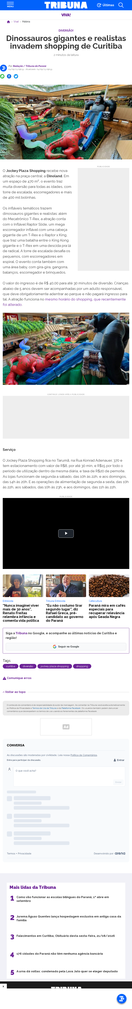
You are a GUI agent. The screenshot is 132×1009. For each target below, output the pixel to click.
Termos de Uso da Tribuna (44, 708)
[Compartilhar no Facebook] (9, 76)
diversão (28, 666)
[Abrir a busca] (121, 5)
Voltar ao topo (15, 691)
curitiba (10, 666)
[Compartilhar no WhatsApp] (2, 76)
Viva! (66, 15)
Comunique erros (18, 678)
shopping (82, 666)
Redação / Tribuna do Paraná (29, 66)
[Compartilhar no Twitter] (16, 76)
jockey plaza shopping (55, 666)
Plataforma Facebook (71, 708)
